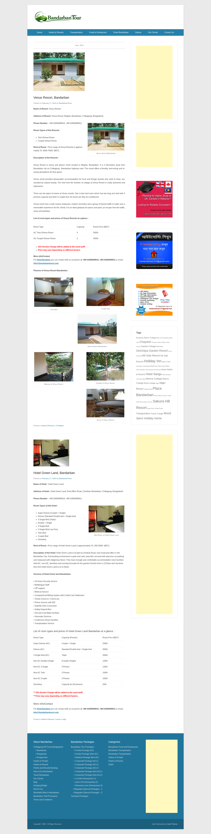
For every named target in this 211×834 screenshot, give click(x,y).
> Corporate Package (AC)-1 (85, 761)
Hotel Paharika (140, 369)
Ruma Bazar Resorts (146, 402)
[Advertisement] (154, 82)
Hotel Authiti (146, 366)
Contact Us (169, 32)
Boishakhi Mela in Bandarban (46, 793)
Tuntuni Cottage (157, 414)
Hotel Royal (157, 369)
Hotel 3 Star (166, 362)
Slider (111, 764)
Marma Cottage (154, 378)
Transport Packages (79, 796)
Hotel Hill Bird (165, 366)
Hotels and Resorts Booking (45, 768)
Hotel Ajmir (139, 366)
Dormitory (159, 346)
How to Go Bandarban (43, 771)
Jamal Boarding (140, 379)
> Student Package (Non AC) (86, 757)
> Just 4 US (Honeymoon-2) (85, 782)
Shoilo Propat (159, 408)
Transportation (76, 32)
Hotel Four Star (155, 366)
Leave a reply (61, 719)
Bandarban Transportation (119, 750)
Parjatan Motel (148, 389)
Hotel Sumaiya (166, 374)
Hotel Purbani (149, 369)
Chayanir (145, 341)
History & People (40, 761)
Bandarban (140, 338)
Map (35, 782)
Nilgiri (157, 383)
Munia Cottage (149, 383)
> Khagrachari (41, 757)
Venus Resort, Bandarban (51, 97)
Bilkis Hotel (160, 338)
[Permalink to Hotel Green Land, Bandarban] (79, 453)
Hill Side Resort (151, 355)
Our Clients (153, 32)
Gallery (138, 32)
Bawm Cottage (150, 338)
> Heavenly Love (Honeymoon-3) (87, 785)
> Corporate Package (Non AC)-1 (87, 771)
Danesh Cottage (148, 346)
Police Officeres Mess (160, 395)
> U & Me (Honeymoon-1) (84, 778)
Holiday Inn (152, 361)
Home (39, 32)
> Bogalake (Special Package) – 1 (87, 789)
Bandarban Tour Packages (82, 747)
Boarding (166, 338)
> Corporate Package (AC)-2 (85, 764)
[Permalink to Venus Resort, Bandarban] (79, 71)
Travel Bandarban (121, 32)
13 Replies (60, 426)
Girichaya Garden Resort (152, 350)
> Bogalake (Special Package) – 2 (87, 793)
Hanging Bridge (40, 785)
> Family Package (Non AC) (85, 754)
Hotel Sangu (154, 374)
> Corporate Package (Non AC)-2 (87, 775)
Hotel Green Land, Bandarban (54, 473)
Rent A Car (38, 789)
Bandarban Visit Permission (45, 796)
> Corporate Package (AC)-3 (85, 768)
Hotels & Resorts (56, 32)
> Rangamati (40, 754)
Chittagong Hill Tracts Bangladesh (48, 747)
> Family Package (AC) (83, 750)
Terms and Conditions (42, 800)
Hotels (163, 369)
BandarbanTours (65, 103)
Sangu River (150, 408)
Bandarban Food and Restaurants (123, 747)
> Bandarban (41, 750)
